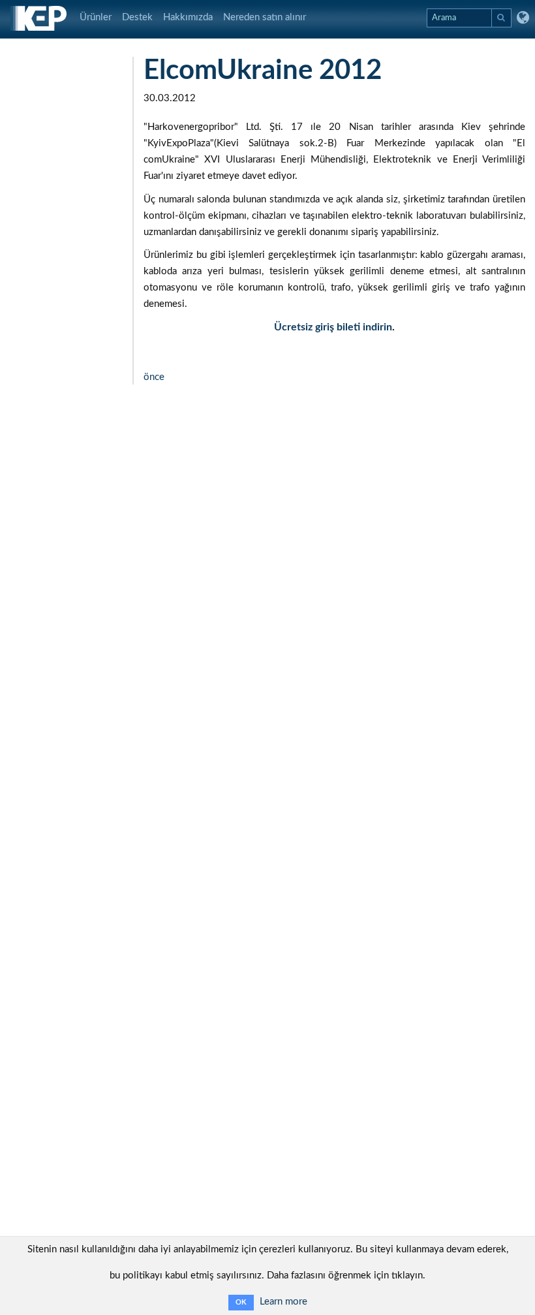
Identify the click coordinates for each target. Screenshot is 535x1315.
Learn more (283, 1302)
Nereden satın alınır (264, 17)
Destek (137, 17)
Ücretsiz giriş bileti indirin (333, 327)
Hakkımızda (188, 17)
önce (154, 377)
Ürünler (96, 17)
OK (241, 1302)
